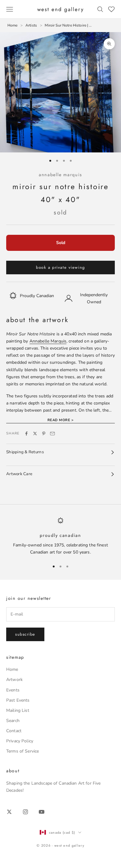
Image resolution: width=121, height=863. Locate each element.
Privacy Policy (19, 741)
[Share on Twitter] (35, 433)
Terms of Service (22, 751)
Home (12, 669)
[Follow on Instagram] (25, 812)
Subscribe (25, 634)
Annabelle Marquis (60, 175)
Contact (13, 731)
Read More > (60, 420)
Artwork (14, 680)
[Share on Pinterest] (43, 433)
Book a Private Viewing (60, 267)
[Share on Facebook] (26, 433)
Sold (60, 243)
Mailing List (17, 710)
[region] (60, 536)
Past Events (18, 700)
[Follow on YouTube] (41, 812)
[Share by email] (52, 433)
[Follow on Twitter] (9, 812)
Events (13, 690)
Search (13, 721)
